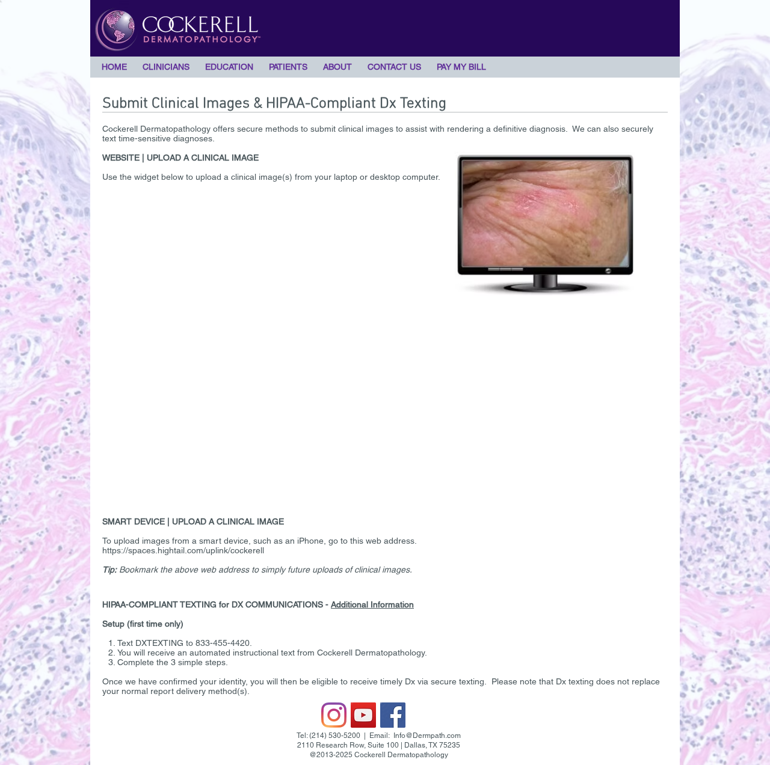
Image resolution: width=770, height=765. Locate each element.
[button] (166, 67)
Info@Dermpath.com (427, 735)
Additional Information (372, 604)
